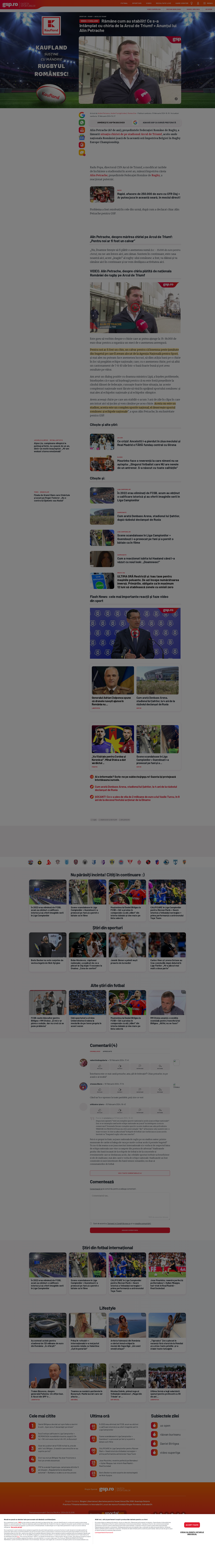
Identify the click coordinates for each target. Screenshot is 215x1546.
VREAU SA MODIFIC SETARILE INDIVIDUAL (192, 1533)
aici (18, 1536)
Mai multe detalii (16, 1527)
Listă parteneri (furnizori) (104, 1532)
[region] (107, 1530)
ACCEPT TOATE (192, 1525)
